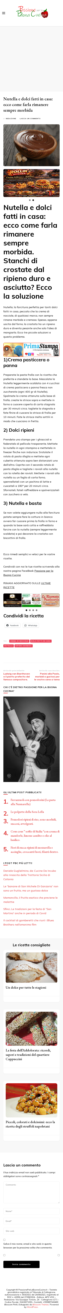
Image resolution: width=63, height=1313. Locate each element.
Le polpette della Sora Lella (27, 812)
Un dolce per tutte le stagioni (26, 987)
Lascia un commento (30, 118)
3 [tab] (33, 610)
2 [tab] (33, 200)
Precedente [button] (7, 349)
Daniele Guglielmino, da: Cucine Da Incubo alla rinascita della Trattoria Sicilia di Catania (29, 875)
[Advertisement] (31, 59)
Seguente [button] (56, 349)
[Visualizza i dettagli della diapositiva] (31, 183)
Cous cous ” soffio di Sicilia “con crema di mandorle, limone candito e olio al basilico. (35, 836)
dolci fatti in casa (41, 641)
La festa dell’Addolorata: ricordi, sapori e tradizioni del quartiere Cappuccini (28, 1054)
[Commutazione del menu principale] (3, 13)
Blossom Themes (41, 1304)
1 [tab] (30, 200)
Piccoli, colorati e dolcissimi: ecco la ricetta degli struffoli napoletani (30, 1124)
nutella (8, 646)
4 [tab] (36, 610)
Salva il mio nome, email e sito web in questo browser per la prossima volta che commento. (27, 1245)
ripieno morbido (24, 646)
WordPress (32, 1307)
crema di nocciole (19, 641)
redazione (11, 119)
